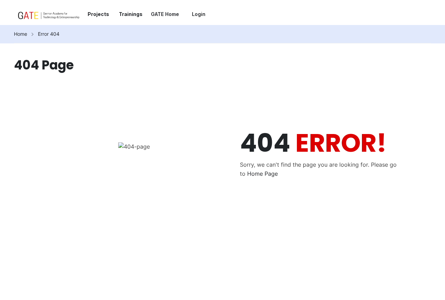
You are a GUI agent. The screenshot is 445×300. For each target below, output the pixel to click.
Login (198, 14)
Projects (98, 14)
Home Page (262, 173)
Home (20, 34)
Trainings (131, 14)
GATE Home (165, 14)
